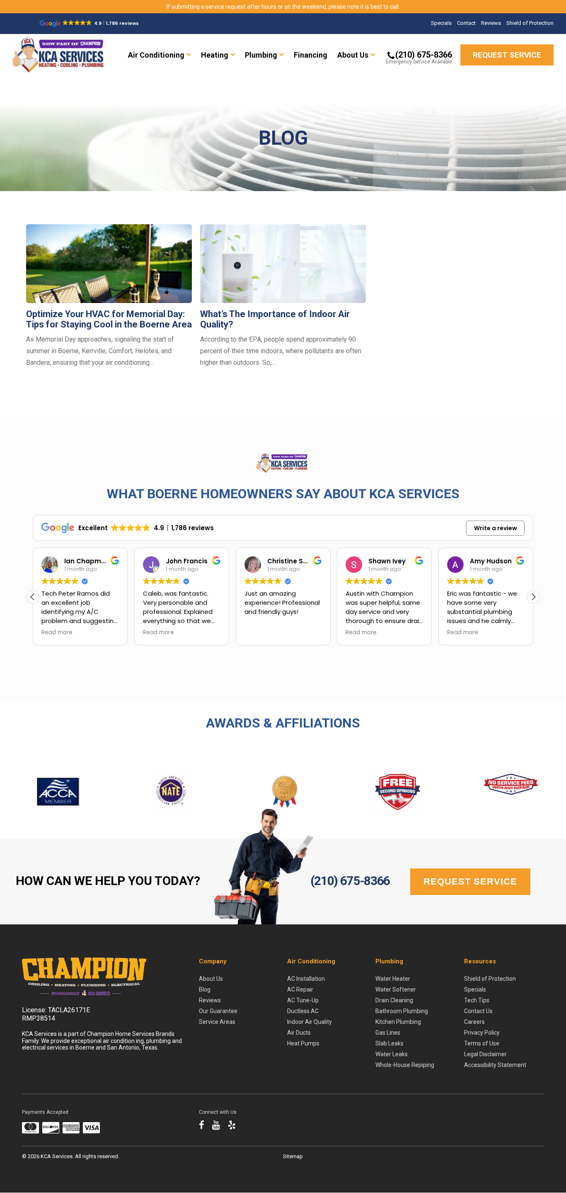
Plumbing (261, 55)
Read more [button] (57, 632)
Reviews (491, 23)
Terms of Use (481, 1043)
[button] (533, 597)
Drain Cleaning (394, 1000)
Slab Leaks (389, 1043)
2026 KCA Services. (51, 1156)
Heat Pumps (303, 1043)
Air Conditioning (156, 55)
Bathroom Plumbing (401, 1011)
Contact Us (478, 1011)
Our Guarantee (218, 1011)
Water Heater (392, 978)
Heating (214, 55)
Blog (204, 989)
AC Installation (306, 978)
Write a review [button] (495, 528)
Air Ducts (299, 1032)
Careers (474, 1021)
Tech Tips (476, 1000)
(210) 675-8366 (350, 880)
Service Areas (217, 1021)
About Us (352, 55)
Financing (310, 55)
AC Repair (300, 989)
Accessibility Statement (495, 1065)
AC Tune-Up (303, 1000)
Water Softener (395, 989)
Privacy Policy (482, 1032)
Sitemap (293, 1156)
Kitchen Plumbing (398, 1021)
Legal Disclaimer (485, 1054)
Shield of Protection (530, 23)
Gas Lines (387, 1032)
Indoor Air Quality (309, 1021)
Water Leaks (391, 1054)
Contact (466, 23)
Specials (441, 23)
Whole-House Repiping (404, 1065)
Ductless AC (303, 1011)
